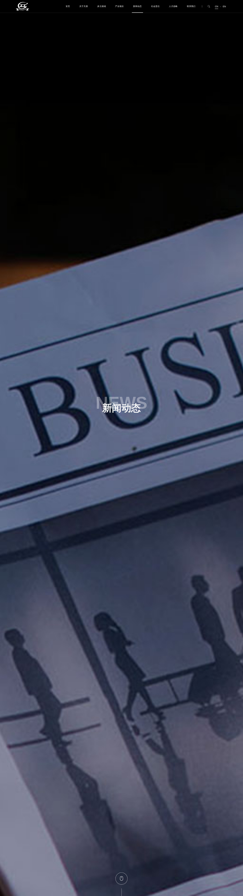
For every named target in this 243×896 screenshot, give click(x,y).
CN (216, 6)
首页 (68, 6)
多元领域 (101, 6)
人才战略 (173, 6)
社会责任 (155, 6)
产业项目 (119, 6)
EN (224, 6)
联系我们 (191, 6)
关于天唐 (83, 6)
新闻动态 (137, 6)
